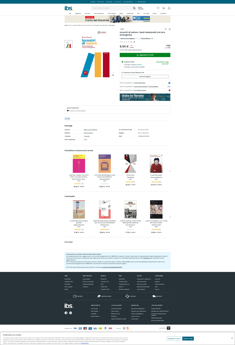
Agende (157, 281)
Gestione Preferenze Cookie (118, 319)
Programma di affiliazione (138, 311)
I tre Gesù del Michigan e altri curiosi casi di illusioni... (104, 176)
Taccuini (157, 279)
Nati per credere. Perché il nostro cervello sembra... (78, 176)
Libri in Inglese (68, 287)
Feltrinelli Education (156, 318)
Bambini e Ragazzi (124, 289)
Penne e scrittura (159, 284)
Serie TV (121, 287)
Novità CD (103, 279)
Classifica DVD (123, 281)
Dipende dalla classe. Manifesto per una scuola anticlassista (104, 222)
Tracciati (87, 136)
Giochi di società (142, 284)
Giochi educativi (141, 281)
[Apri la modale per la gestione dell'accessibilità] (168, 328)
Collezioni (85, 287)
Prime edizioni (86, 279)
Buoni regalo (109, 1)
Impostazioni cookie (174, 338)
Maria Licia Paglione (128, 38)
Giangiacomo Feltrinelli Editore (159, 311)
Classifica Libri (69, 281)
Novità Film (122, 279)
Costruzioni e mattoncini (144, 279)
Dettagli (67, 118)
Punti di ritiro (100, 1)
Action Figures (141, 289)
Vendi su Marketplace (137, 314)
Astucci (157, 289)
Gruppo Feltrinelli (155, 308)
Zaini (156, 287)
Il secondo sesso (156, 175)
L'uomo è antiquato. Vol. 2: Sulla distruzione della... (156, 222)
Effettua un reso (115, 314)
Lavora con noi (135, 316)
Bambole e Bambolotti (143, 287)
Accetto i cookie (188, 338)
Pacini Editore (145, 38)
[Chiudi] (232, 338)
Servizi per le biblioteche (137, 308)
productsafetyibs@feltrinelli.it (112, 267)
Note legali (69, 242)
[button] (134, 8)
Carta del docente (128, 1)
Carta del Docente (139, 83)
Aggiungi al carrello (146, 55)
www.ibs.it (146, 258)
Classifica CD (105, 281)
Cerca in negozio (145, 76)
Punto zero (130, 175)
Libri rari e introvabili (88, 281)
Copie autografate (88, 284)
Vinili (102, 284)
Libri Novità (68, 279)
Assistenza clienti (141, 1)
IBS (126, 50)
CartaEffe (92, 1)
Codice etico (134, 319)
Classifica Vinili (105, 289)
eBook (66, 289)
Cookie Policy (85, 343)
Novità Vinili (104, 287)
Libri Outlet (67, 284)
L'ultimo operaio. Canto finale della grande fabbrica (130, 222)
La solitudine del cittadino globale (79, 222)
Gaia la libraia (95, 316)
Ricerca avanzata (140, 8)
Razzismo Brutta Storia (157, 320)
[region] (117, 338)
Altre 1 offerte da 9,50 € (135, 50)
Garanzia (113, 316)
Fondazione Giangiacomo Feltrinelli (158, 314)
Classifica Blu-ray (124, 284)
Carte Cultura (117, 1)
